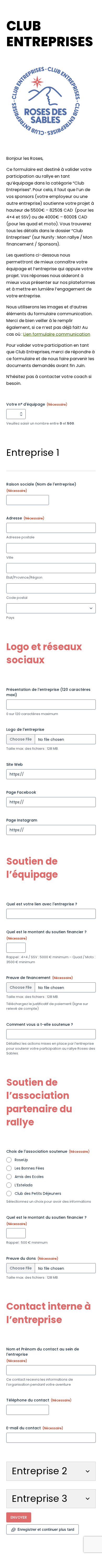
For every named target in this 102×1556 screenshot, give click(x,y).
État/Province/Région (24, 577)
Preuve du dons (32, 1258)
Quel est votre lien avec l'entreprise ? (41, 904)
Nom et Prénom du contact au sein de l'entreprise (42, 1354)
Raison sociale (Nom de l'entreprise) (41, 487)
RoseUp (21, 1159)
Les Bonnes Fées (29, 1168)
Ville (9, 557)
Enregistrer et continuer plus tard (46, 1529)
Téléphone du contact (39, 1400)
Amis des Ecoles (29, 1176)
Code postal (16, 597)
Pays (10, 617)
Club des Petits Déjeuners (38, 1193)
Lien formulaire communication (56, 334)
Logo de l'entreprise (25, 729)
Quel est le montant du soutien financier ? (46, 935)
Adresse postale (20, 537)
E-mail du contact (34, 1428)
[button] (51, 1471)
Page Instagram (21, 820)
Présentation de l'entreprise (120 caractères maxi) (48, 692)
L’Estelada (23, 1185)
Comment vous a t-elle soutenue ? (39, 1024)
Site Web (14, 764)
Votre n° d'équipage (36, 404)
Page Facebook (21, 792)
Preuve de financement (39, 977)
